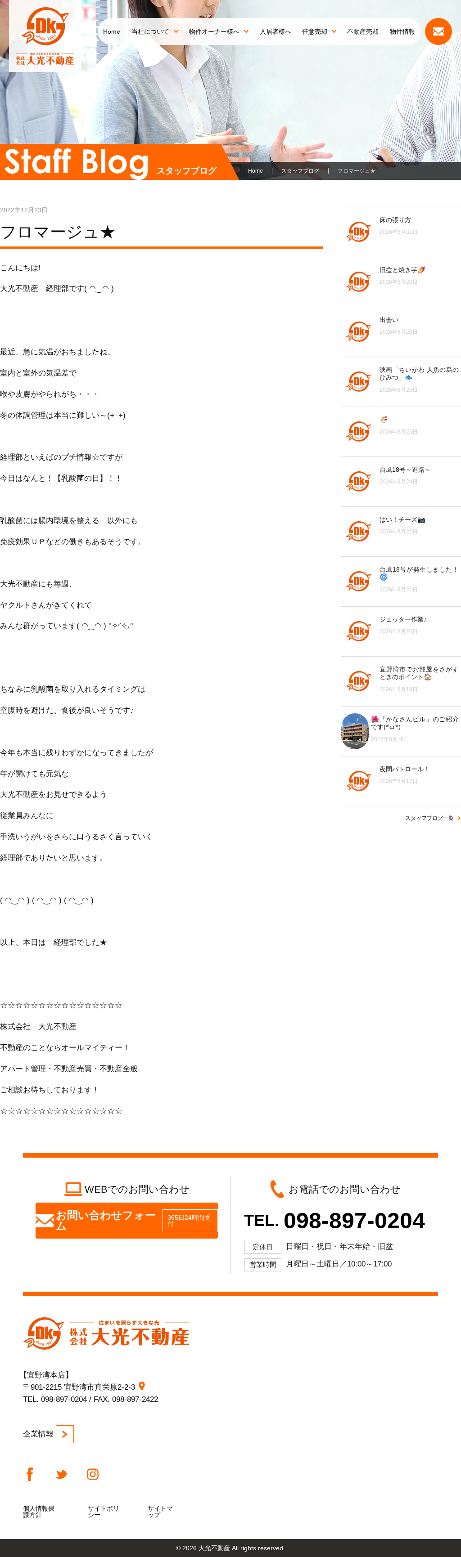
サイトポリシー (103, 1511)
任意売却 (314, 31)
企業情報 (38, 1434)
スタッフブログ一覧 (429, 818)
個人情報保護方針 (38, 1511)
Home (111, 31)
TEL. (334, 1220)
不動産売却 (363, 31)
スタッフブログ (300, 171)
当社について (150, 31)
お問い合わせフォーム (133, 1220)
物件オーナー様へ (214, 31)
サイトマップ (160, 1511)
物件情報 (402, 31)
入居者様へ (275, 31)
